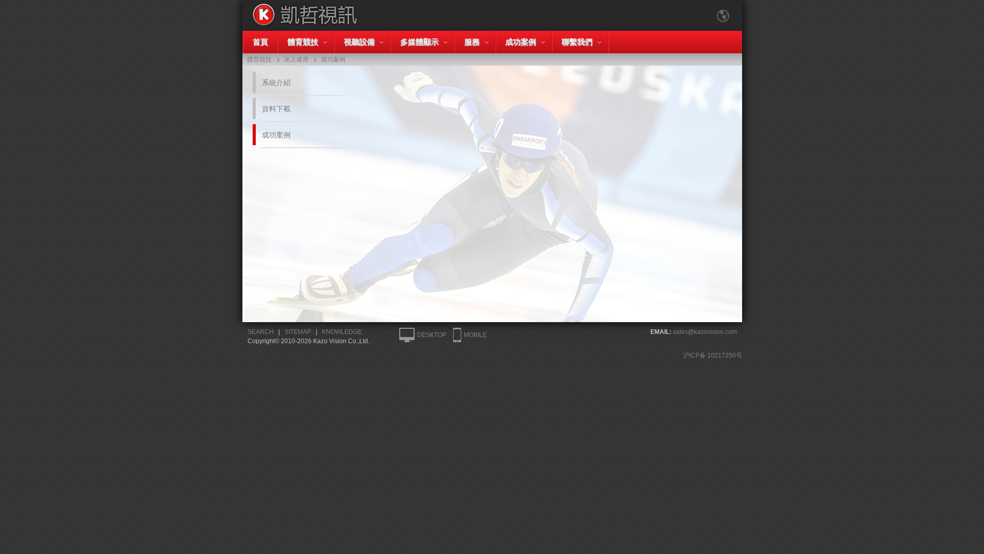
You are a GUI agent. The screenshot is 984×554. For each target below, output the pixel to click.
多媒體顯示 (419, 41)
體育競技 (303, 41)
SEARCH (261, 331)
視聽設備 (359, 41)
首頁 (260, 41)
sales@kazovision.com (705, 331)
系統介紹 (276, 82)
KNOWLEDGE (342, 331)
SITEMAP (297, 331)
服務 (472, 41)
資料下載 (276, 109)
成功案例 (520, 41)
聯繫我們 (577, 41)
